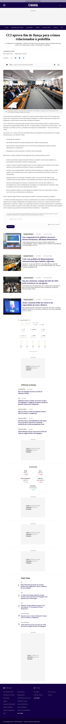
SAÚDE (38, 27)
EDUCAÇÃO (29, 27)
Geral (6, 27)
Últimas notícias (28, 385)
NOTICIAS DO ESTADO (17, 27)
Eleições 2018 (46, 27)
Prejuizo (56, 27)
